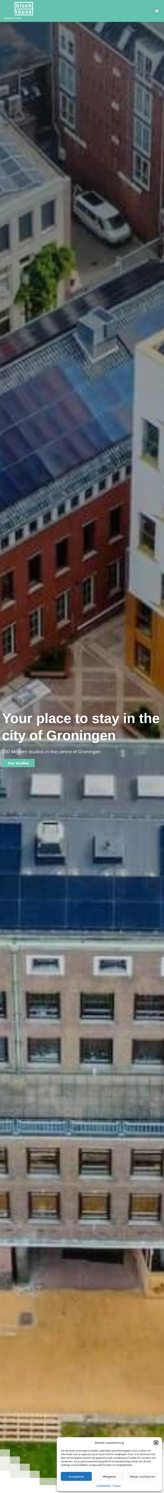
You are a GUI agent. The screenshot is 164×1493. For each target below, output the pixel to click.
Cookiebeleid (103, 1485)
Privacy (117, 1485)
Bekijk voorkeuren (142, 1476)
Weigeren (109, 1476)
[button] (156, 1443)
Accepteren (76, 1476)
